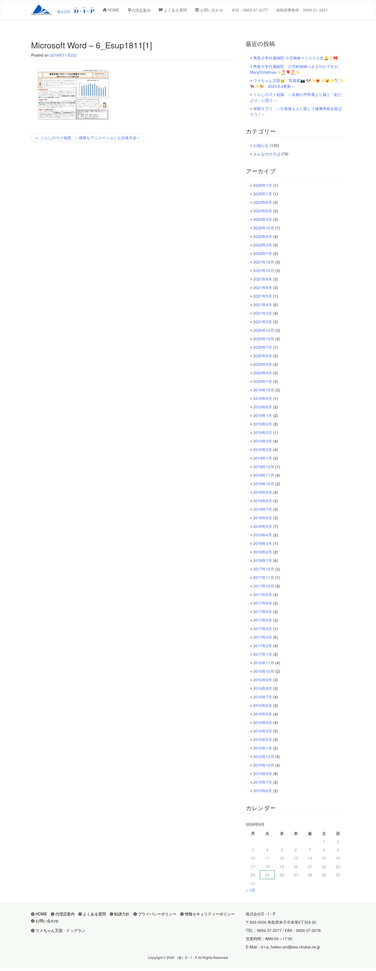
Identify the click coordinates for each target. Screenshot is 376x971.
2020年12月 (263, 330)
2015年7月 (262, 782)
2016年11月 (263, 662)
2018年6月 (262, 517)
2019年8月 (262, 407)
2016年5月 (262, 714)
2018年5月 (262, 526)
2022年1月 (262, 253)
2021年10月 (263, 270)
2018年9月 (262, 492)
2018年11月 (263, 475)
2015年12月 (263, 756)
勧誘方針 (121, 914)
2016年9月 (262, 679)
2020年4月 (262, 372)
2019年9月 (262, 398)
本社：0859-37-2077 (249, 10)
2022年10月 (263, 228)
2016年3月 (262, 731)
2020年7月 (262, 347)
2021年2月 (262, 321)
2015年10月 (263, 765)
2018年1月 (262, 560)
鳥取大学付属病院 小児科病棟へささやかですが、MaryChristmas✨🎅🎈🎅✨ (296, 69)
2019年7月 (262, 415)
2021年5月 (262, 296)
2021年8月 (262, 287)
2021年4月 (262, 304)
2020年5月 (262, 364)
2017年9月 (262, 594)
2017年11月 (263, 577)
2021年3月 (262, 313)
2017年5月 (262, 620)
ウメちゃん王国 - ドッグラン (59, 930)
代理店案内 (64, 914)
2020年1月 (262, 381)
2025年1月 (262, 193)
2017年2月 (262, 645)
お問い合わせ (211, 10)
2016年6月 (262, 705)
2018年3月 (262, 543)
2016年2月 (262, 739)
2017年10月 (263, 586)
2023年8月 (262, 202)
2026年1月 (262, 185)
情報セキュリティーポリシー (209, 914)
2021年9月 (262, 279)
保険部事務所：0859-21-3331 (302, 10)
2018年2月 (262, 552)
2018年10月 (263, 483)
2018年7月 (262, 509)
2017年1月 (262, 654)
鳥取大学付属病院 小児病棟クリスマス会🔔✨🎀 (295, 58)
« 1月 (250, 890)
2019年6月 (262, 424)
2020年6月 (262, 355)
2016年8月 (262, 688)
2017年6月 (262, 611)
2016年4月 (262, 722)
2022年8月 (262, 236)
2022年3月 (262, 245)
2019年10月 (263, 390)
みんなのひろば (266, 154)
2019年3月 (262, 441)
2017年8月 (262, 603)
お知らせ (261, 145)
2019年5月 (262, 432)
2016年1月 (262, 748)
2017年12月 (263, 569)
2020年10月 (263, 338)
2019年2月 (262, 449)
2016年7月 (262, 697)
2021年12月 (263, 262)
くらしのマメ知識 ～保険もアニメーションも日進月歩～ (87, 137)
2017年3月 (262, 637)
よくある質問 (175, 10)
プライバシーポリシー (156, 914)
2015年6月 (262, 790)
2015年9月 (262, 773)
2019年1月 (262, 458)
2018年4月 (262, 534)
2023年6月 (262, 210)
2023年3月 (262, 219)
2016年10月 (263, 671)
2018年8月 (262, 500)
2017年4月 (262, 628)
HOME (113, 10)
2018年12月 (263, 466)
